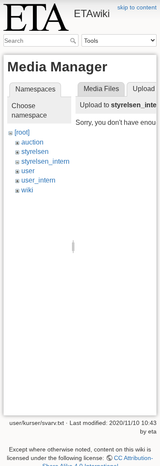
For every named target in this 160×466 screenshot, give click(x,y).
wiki (27, 190)
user (28, 170)
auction (32, 142)
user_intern (38, 180)
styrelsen (35, 151)
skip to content (137, 7)
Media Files (101, 88)
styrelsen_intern (45, 161)
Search (74, 41)
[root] (22, 132)
